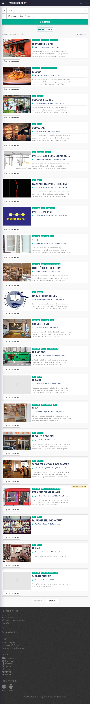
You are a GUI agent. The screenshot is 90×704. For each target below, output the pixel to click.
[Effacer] (85, 10)
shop (55, 68)
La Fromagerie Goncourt (47, 520)
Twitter (8, 666)
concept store (50, 208)
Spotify (8, 671)
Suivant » (52, 601)
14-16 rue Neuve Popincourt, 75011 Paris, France (51, 215)
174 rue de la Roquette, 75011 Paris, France (49, 412)
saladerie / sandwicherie (53, 264)
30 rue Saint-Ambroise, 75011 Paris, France (49, 103)
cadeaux (48, 152)
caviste (39, 180)
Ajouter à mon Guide (12, 61)
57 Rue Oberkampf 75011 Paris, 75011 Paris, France (52, 468)
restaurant (36, 40)
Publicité (5, 623)
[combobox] (47, 10)
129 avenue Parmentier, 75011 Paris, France (49, 552)
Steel (35, 239)
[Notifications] (80, 2)
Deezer (8, 674)
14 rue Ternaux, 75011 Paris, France (46, 328)
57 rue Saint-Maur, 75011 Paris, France (47, 131)
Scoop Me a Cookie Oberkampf (50, 464)
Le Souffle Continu (43, 436)
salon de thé (44, 40)
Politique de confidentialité (13, 648)
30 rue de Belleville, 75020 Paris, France (48, 271)
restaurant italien (46, 68)
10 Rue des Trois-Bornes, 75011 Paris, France (50, 356)
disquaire (40, 96)
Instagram (9, 661)
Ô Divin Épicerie (41, 576)
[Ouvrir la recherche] (86, 2)
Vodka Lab (38, 127)
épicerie (39, 124)
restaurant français (47, 572)
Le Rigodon (39, 352)
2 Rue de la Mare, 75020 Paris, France (47, 47)
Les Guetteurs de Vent (45, 295)
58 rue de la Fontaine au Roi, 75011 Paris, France (51, 243)
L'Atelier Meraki (42, 211)
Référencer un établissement (13, 620)
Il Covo (36, 71)
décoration (40, 152)
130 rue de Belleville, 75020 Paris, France (48, 580)
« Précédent (37, 601)
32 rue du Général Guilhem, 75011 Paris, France (50, 159)
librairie (39, 292)
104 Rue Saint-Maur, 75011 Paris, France (48, 75)
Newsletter (9, 658)
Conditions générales (10, 645)
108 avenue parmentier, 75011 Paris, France (49, 300)
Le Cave (36, 548)
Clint (35, 408)
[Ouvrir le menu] (3, 2)
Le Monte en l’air (42, 43)
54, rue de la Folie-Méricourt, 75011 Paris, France (51, 496)
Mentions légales (9, 642)
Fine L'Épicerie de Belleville (48, 267)
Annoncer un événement (11, 617)
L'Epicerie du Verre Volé (46, 492)
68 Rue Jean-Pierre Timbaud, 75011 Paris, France (51, 187)
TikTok (8, 669)
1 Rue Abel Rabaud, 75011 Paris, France (47, 524)
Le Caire (36, 380)
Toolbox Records (42, 99)
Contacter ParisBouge (10, 632)
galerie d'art (54, 40)
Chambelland (40, 323)
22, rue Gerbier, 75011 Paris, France (46, 440)
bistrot (43, 348)
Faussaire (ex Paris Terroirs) (49, 183)
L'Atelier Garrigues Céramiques (51, 155)
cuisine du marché (53, 348)
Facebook (9, 663)
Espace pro (6, 615)
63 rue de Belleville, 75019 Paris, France (48, 384)
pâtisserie (40, 460)
